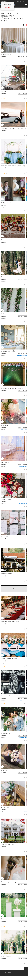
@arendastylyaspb (23, 466)
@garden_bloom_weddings (21, 355)
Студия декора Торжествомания (12, 388)
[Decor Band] (14, 411)
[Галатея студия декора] (14, 645)
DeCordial (4, 277)
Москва (7, 7)
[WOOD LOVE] (14, 793)
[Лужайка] (14, 905)
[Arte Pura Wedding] (14, 830)
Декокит (4, 91)
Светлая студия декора (9, 882)
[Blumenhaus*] (14, 682)
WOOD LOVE (5, 807)
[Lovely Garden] (14, 942)
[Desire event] (14, 300)
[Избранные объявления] (18, 1)
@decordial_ (24, 281)
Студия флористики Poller (10, 622)
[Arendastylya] (14, 448)
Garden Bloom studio (8, 351)
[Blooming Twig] (14, 756)
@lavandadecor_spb (23, 503)
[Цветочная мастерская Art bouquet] (14, 226)
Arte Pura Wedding (7, 844)
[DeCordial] (14, 263)
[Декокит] (14, 77)
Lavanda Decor (6, 499)
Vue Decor (4, 537)
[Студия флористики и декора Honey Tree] (14, 114)
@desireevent (24, 318)
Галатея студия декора (9, 659)
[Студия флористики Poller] (14, 608)
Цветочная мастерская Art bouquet (13, 240)
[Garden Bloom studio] (14, 337)
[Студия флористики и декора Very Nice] (14, 151)
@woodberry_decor (23, 737)
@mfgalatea (24, 662)
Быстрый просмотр (22, 56)
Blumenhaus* (5, 696)
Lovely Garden (6, 956)
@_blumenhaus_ (23, 700)
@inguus (25, 811)
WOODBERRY (5, 733)
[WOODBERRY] (14, 719)
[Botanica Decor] (14, 40)
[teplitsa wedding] (14, 560)
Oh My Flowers (6, 203)
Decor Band (5, 425)
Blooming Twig (6, 770)
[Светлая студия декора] (14, 867)
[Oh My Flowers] (14, 189)
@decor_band (24, 429)
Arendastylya (5, 462)
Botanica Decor (6, 54)
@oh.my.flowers (23, 206)
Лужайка (4, 919)
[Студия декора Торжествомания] (14, 374)
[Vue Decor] (14, 522)
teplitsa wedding (6, 574)
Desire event (5, 314)
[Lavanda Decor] (14, 485)
